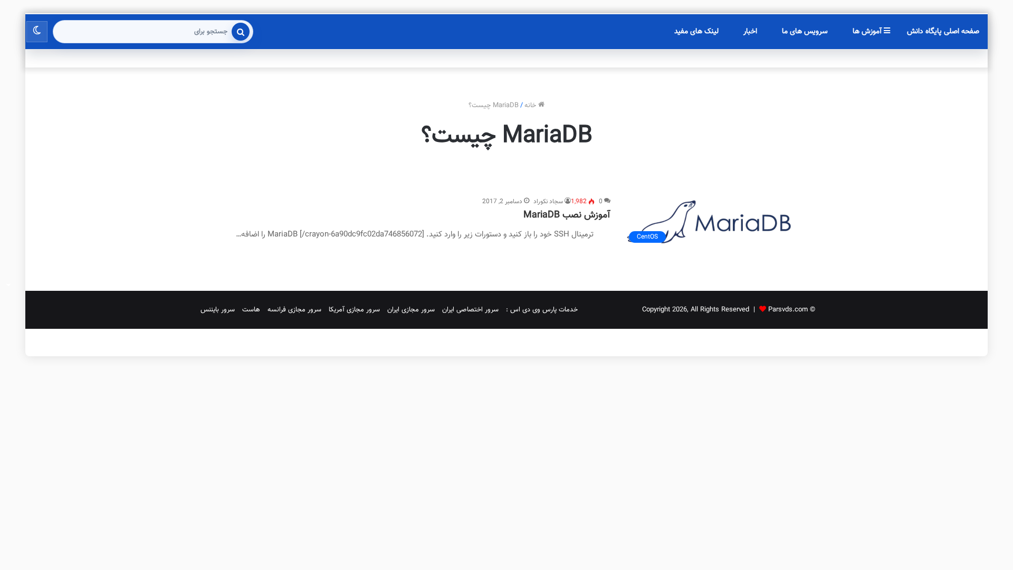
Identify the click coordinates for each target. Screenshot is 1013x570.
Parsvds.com (788, 310)
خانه (531, 105)
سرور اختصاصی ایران (470, 310)
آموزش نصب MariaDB (566, 215)
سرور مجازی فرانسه (294, 310)
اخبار (750, 31)
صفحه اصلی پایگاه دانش (943, 31)
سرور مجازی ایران (411, 310)
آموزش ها (868, 31)
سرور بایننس (217, 310)
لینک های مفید (696, 31)
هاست (251, 310)
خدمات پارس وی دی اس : (542, 310)
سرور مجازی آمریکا (354, 310)
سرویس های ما (805, 31)
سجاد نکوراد (548, 201)
